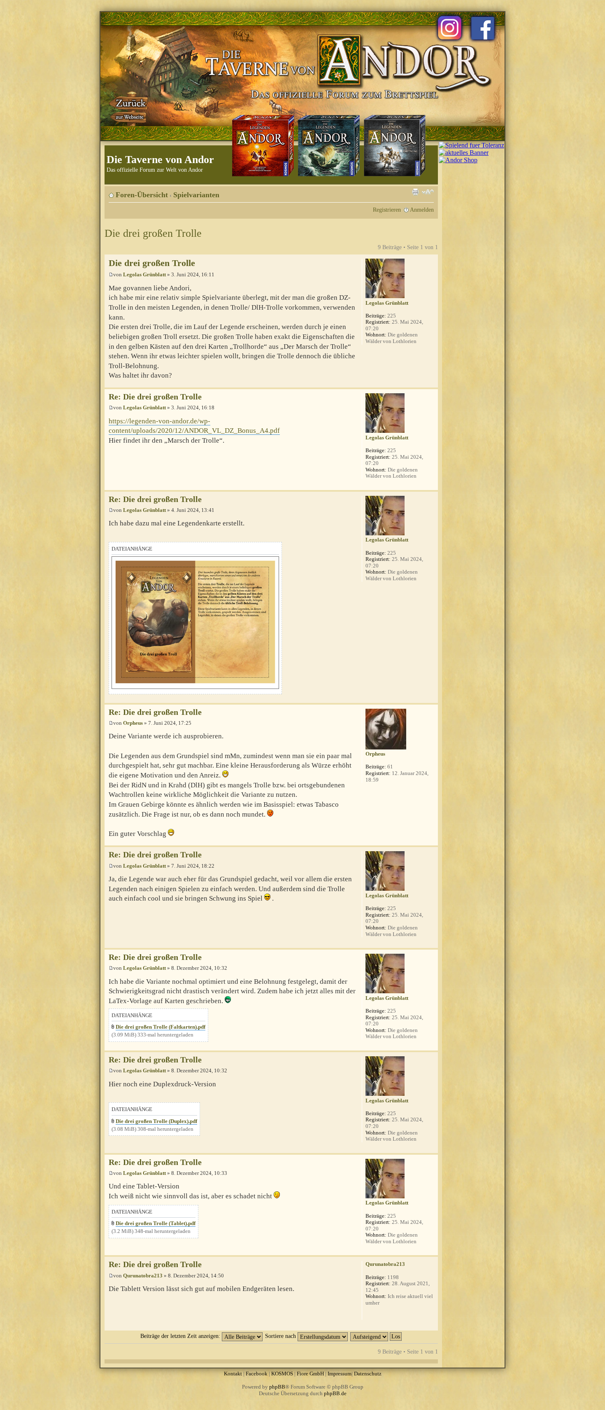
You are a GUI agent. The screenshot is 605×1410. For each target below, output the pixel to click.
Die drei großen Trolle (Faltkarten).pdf (160, 1027)
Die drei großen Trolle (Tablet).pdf (155, 1223)
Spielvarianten (196, 195)
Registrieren (387, 209)
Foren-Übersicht (142, 195)
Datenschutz (368, 1373)
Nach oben (431, 383)
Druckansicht (415, 192)
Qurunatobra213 (143, 1275)
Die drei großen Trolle (153, 233)
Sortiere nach (281, 1336)
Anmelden (422, 209)
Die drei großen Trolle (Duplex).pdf (156, 1121)
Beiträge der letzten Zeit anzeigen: (181, 1336)
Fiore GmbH (310, 1373)
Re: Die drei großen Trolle (155, 396)
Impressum (339, 1373)
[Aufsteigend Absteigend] (376, 1336)
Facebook (257, 1373)
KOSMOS (282, 1373)
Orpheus (133, 723)
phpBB (277, 1387)
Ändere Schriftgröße (428, 192)
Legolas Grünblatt (144, 274)
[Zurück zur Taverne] (129, 108)
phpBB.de (335, 1393)
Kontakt (233, 1373)
